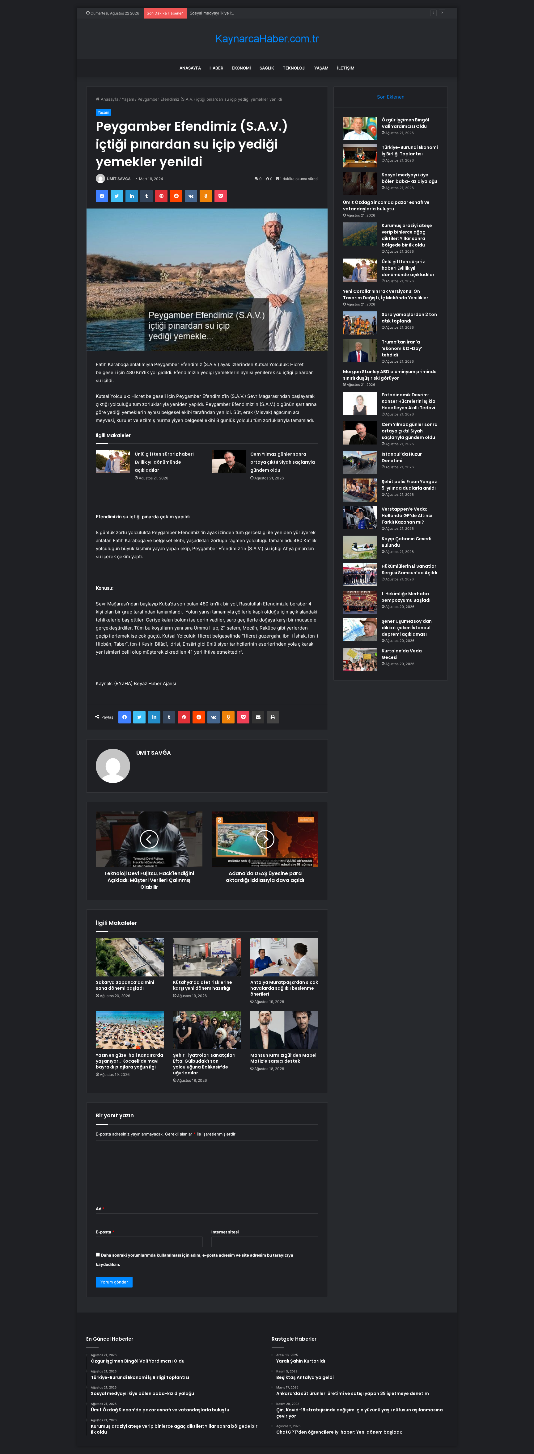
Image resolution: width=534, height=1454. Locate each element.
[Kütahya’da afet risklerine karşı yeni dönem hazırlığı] (207, 957)
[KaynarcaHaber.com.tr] (267, 38)
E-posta (105, 1231)
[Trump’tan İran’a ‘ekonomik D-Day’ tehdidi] (360, 350)
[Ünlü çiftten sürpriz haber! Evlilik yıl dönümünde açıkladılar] (113, 461)
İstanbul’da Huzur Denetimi (402, 457)
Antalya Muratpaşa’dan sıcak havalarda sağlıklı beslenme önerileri (284, 988)
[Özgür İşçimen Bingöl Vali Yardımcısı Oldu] (360, 128)
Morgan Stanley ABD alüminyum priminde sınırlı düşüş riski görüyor (390, 375)
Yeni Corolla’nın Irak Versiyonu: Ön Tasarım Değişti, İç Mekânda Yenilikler (385, 294)
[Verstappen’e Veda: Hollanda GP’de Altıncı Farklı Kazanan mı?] (360, 517)
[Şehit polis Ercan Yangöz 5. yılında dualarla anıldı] (360, 490)
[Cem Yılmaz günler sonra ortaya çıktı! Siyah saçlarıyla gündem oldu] (229, 461)
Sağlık (267, 67)
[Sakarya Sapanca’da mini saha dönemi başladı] (130, 957)
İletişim (345, 67)
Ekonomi (241, 67)
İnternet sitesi (225, 1231)
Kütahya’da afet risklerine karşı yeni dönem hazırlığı (202, 985)
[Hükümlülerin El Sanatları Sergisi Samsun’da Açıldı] (360, 574)
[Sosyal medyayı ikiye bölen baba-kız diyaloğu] (360, 183)
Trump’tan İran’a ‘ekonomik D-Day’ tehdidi (402, 348)
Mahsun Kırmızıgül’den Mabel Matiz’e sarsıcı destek (283, 1058)
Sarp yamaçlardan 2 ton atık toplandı (409, 317)
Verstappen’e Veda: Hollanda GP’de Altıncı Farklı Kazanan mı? (407, 515)
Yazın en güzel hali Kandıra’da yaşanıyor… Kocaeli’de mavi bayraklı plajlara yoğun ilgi (129, 1061)
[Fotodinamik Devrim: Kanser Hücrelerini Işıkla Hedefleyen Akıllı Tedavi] (360, 403)
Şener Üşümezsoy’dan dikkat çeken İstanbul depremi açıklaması (407, 627)
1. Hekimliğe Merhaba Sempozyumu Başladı (406, 597)
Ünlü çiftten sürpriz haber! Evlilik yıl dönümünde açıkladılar (164, 462)
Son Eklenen (391, 97)
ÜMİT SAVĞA (119, 178)
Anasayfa (190, 67)
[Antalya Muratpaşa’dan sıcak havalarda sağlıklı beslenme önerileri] (284, 957)
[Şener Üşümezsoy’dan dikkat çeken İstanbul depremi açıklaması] (360, 629)
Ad (100, 1208)
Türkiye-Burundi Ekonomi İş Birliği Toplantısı (410, 150)
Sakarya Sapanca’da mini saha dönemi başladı (125, 985)
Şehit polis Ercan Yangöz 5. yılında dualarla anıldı (409, 484)
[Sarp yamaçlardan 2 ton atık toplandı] (360, 323)
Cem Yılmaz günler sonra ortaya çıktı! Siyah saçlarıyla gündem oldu (282, 462)
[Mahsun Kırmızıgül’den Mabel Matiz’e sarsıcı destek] (284, 1030)
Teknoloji (294, 67)
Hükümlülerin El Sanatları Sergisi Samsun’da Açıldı (410, 569)
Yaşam (321, 67)
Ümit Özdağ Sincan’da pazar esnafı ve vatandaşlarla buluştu (386, 205)
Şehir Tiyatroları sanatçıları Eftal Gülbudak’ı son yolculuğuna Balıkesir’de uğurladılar (204, 1064)
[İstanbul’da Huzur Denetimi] (360, 462)
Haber (216, 67)
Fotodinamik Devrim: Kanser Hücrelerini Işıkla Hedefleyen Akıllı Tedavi (408, 401)
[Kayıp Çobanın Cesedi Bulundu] (360, 547)
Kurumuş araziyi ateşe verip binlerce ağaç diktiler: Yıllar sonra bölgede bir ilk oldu (407, 235)
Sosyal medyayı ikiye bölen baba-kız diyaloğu (233, 13)
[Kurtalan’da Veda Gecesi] (360, 659)
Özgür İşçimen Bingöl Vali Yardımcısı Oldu (405, 123)
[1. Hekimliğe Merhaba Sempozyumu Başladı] (360, 602)
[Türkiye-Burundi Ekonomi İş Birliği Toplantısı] (360, 155)
